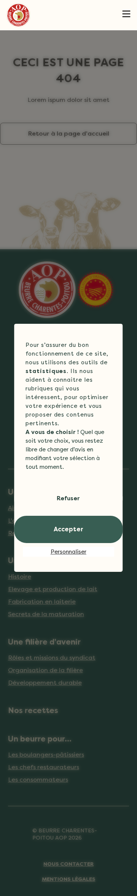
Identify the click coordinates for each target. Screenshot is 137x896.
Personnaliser (68, 551)
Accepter (68, 529)
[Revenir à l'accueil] (18, 15)
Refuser (68, 498)
